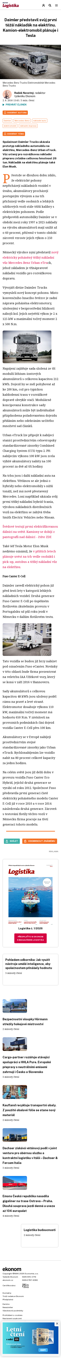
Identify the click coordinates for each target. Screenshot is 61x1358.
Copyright (7, 1273)
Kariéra (6, 1304)
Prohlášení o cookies (12, 1315)
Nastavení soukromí (12, 1318)
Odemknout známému (41, 841)
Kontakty (7, 1293)
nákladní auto (39, 120)
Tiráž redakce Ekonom (13, 1296)
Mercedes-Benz (22, 120)
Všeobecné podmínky (13, 1311)
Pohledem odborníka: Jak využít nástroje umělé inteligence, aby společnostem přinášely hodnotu (28, 964)
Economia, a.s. (32, 1273)
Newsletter (8, 1307)
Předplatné (8, 1299)
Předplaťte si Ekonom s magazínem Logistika (30, 938)
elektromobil (10, 126)
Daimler (7, 120)
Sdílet (14, 841)
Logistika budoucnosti (40, 1230)
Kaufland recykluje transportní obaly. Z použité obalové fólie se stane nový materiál (29, 1110)
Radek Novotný (24, 93)
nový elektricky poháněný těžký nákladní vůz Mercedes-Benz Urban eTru (30, 257)
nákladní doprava (28, 126)
